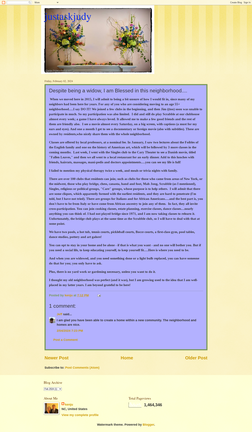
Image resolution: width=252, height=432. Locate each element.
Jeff (60, 314)
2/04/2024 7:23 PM (70, 330)
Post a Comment (65, 340)
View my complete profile (80, 415)
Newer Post (57, 357)
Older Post (196, 357)
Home (127, 357)
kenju (69, 404)
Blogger (148, 424)
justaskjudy (68, 16)
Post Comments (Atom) (82, 367)
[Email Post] (98, 295)
